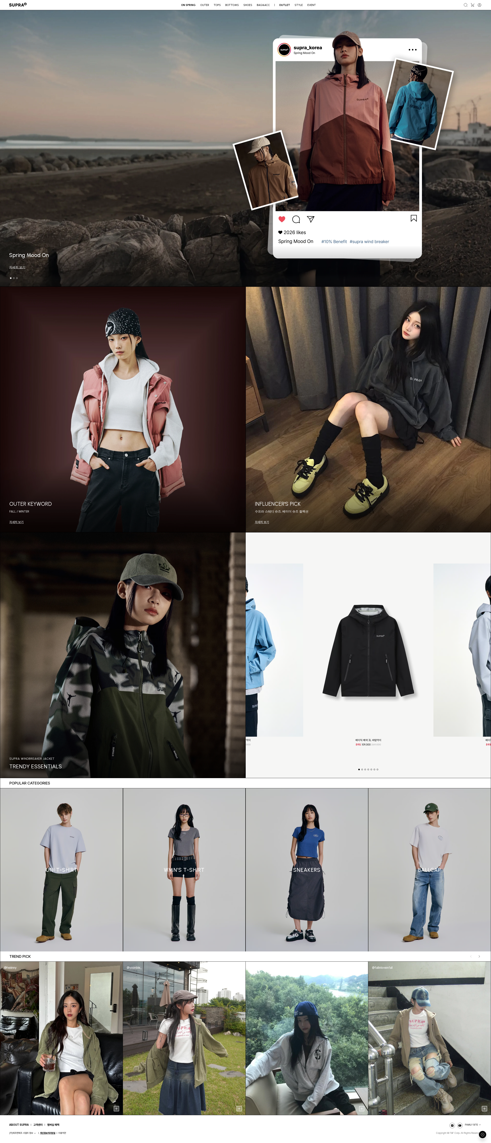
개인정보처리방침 (47, 1133)
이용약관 (62, 1133)
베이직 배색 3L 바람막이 (368, 740)
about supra (19, 1124)
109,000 (368, 744)
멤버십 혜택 (53, 1124)
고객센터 (38, 1124)
